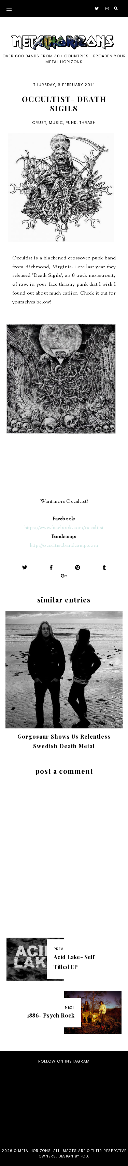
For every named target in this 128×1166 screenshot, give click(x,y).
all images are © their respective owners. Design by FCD (82, 1153)
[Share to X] (25, 567)
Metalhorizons (34, 1150)
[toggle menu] (9, 8)
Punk (71, 122)
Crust (39, 122)
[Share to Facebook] (51, 567)
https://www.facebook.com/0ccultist (64, 527)
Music (56, 122)
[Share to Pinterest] (78, 567)
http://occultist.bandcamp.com (64, 545)
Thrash (87, 122)
